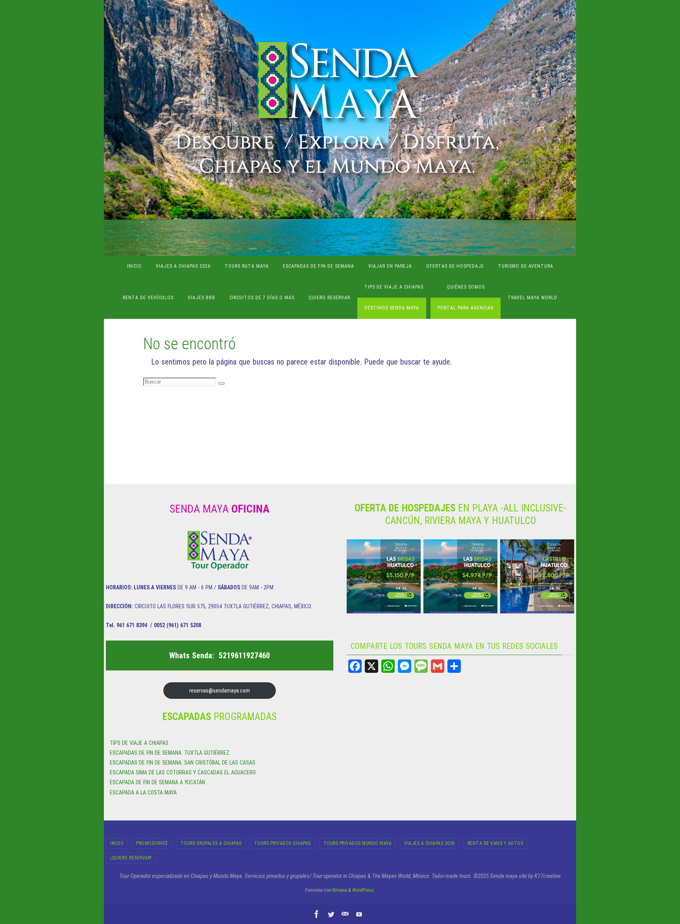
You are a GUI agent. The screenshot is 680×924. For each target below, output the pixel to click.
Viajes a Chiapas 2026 (429, 843)
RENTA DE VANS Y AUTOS (495, 843)
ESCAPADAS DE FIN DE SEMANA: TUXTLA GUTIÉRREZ (169, 753)
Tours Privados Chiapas (282, 843)
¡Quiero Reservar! (131, 858)
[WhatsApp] (388, 666)
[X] (371, 666)
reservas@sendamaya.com (219, 690)
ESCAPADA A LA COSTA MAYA (143, 792)
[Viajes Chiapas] (359, 914)
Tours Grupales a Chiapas (211, 843)
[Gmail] (437, 666)
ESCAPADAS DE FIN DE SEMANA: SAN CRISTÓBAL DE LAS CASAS (182, 762)
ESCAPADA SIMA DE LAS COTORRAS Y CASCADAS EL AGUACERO (183, 772)
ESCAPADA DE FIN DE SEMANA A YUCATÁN (157, 782)
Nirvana (339, 890)
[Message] (421, 666)
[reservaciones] (345, 914)
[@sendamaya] (331, 914)
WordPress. (363, 890)
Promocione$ (152, 843)
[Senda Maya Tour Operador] (317, 914)
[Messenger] (404, 666)
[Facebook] (355, 666)
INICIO (117, 843)
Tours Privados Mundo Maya (357, 843)
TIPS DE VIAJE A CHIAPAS (139, 743)
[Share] (454, 666)
